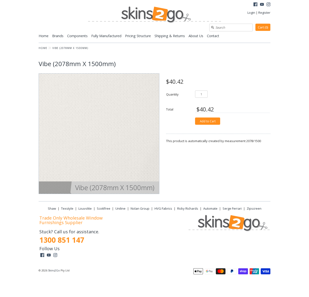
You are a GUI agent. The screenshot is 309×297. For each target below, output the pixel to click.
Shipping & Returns (169, 36)
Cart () (263, 27)
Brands (57, 36)
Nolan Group (140, 208)
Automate (210, 208)
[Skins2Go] (154, 15)
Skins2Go (54, 270)
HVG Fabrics (163, 208)
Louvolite (85, 208)
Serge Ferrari (232, 208)
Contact (213, 36)
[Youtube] (262, 4)
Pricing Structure (138, 36)
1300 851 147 (61, 240)
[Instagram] (268, 4)
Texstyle (67, 208)
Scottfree (103, 208)
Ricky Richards (187, 208)
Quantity (172, 94)
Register (264, 12)
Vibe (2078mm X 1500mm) (70, 48)
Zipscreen (254, 208)
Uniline (120, 208)
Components (77, 36)
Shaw (52, 208)
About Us (196, 36)
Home (44, 36)
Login (251, 12)
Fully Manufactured (106, 36)
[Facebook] (255, 4)
